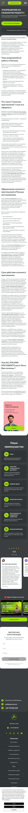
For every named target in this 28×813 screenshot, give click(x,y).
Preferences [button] (7, 799)
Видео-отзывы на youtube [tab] (15, 597)
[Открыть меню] (25, 3)
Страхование (14, 782)
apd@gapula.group (11, 704)
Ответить (14, 428)
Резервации (14, 786)
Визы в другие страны (14, 778)
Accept (14, 803)
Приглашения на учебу (14, 770)
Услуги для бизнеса (14, 754)
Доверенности (14, 762)
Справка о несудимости (14, 750)
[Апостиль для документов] (11, 607)
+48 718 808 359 (11, 708)
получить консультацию (12, 23)
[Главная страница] (3, 3)
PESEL (14, 766)
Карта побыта (14, 742)
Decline (14, 806)
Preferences (14, 809)
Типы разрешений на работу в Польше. (15, 30)
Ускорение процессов (14, 746)
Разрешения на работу (14, 774)
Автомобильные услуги (14, 758)
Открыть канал (14, 619)
